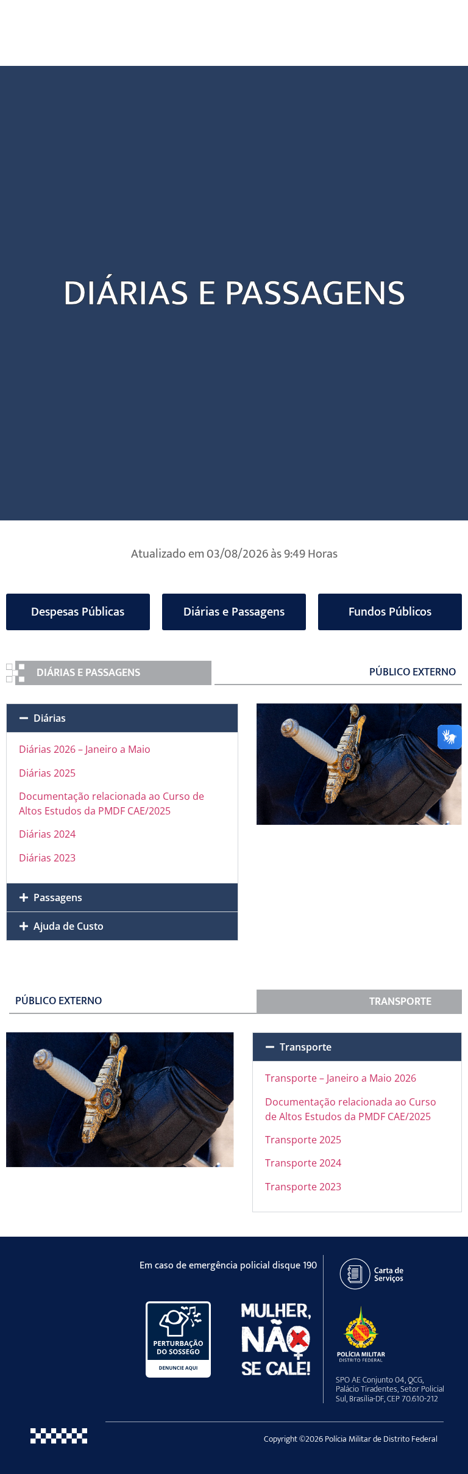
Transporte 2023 (303, 1186)
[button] (122, 718)
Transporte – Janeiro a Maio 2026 (340, 1078)
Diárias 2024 (47, 834)
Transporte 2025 (303, 1139)
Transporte (306, 1047)
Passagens (58, 897)
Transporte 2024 (303, 1163)
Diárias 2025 (47, 773)
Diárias (50, 718)
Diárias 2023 (47, 858)
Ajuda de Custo (69, 926)
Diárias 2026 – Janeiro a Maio (85, 749)
